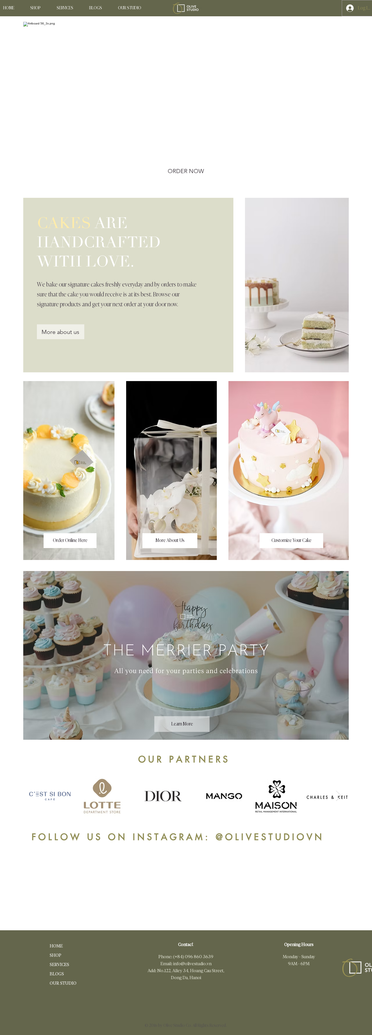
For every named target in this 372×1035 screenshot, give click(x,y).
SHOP (55, 955)
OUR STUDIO (61, 983)
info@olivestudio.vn (192, 963)
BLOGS (57, 973)
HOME (56, 945)
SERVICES (59, 964)
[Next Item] (338, 795)
